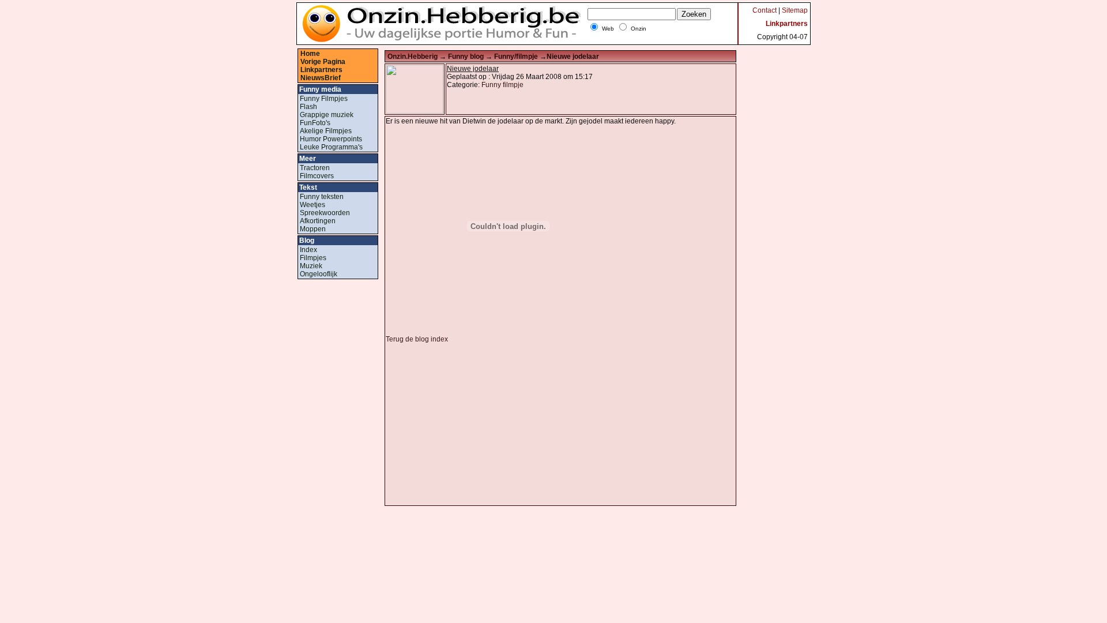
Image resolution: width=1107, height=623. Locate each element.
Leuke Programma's (331, 147)
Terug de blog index (417, 339)
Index (308, 250)
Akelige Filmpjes (326, 131)
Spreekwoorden (325, 213)
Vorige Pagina (322, 62)
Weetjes (312, 205)
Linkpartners (321, 70)
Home (310, 54)
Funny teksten (322, 197)
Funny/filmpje (517, 56)
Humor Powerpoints (331, 139)
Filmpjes (313, 258)
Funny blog (466, 56)
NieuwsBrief (320, 78)
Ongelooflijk (318, 274)
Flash (308, 107)
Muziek (311, 266)
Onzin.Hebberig (413, 56)
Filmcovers (317, 176)
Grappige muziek (326, 115)
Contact (764, 10)
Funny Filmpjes (324, 99)
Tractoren (315, 168)
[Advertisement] (482, 424)
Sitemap (795, 10)
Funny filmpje (502, 85)
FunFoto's (315, 123)
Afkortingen (318, 221)
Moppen (313, 229)
